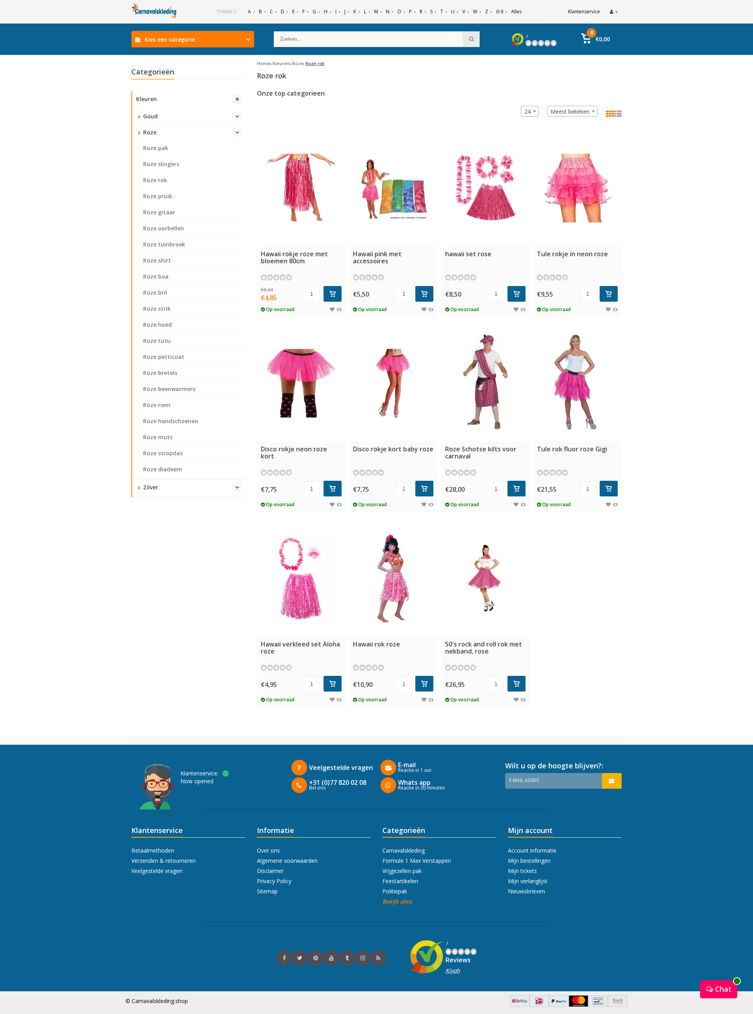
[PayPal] (559, 1005)
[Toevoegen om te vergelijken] (339, 309)
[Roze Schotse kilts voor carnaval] (485, 383)
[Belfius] (519, 1005)
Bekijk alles (397, 901)
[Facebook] (284, 958)
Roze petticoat (163, 356)
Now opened (196, 781)
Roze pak (155, 148)
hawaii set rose (468, 254)
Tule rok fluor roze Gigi (572, 449)
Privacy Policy (274, 881)
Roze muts (158, 437)
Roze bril (155, 292)
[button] (595, 39)
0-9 (499, 11)
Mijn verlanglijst (527, 881)
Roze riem (157, 405)
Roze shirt (157, 260)
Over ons (268, 850)
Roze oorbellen (163, 228)
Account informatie (532, 850)
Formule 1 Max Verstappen (416, 860)
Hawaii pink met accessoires (377, 257)
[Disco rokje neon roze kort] (301, 383)
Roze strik (157, 308)
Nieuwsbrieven (526, 891)
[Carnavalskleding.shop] (154, 12)
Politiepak (394, 891)
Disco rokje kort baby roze (393, 449)
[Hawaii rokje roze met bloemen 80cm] (301, 188)
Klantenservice (584, 11)
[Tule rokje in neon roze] (577, 188)
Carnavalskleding (403, 850)
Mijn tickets (522, 871)
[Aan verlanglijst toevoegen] (332, 309)
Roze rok (155, 180)
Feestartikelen (400, 881)
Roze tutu (157, 340)
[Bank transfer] (618, 1005)
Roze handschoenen (170, 421)
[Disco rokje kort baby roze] (393, 383)
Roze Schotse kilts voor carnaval (481, 452)
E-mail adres (524, 780)
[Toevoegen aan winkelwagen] (333, 294)
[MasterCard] (578, 1005)
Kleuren (146, 99)
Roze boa (156, 276)
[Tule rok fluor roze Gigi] (577, 383)
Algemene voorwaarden (287, 860)
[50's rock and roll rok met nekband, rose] (485, 578)
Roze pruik (157, 196)
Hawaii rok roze (376, 644)
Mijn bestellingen (529, 860)
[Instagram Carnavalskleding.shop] (363, 958)
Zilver (150, 487)
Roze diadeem (162, 469)
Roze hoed (157, 324)
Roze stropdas (163, 453)
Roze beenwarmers (169, 389)
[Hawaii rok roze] (393, 578)
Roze (149, 132)
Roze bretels (160, 373)
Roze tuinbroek (164, 244)
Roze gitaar (159, 212)
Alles (516, 11)
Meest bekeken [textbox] (570, 111)
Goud (150, 116)
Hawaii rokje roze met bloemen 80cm (294, 257)
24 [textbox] (527, 111)
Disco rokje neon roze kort (294, 452)
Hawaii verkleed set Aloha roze (300, 647)
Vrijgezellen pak (402, 871)
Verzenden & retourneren (163, 860)
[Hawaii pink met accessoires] (393, 188)
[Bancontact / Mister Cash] (598, 1005)
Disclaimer (270, 871)
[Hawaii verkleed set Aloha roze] (301, 578)
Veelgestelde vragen (156, 871)
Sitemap (267, 891)
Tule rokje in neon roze (572, 254)
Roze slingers (161, 164)
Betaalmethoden (152, 850)
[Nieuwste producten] (378, 958)
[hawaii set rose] (485, 188)
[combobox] (572, 111)
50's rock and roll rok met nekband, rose (483, 647)
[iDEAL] (539, 1005)
